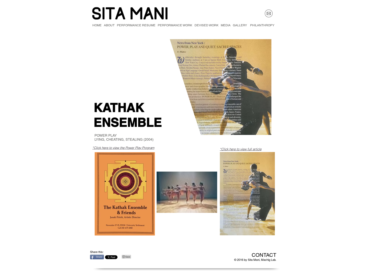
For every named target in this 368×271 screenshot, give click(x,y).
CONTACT (264, 255)
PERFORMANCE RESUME (135, 25)
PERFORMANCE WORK (173, 25)
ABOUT (109, 25)
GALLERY (241, 25)
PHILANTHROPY (262, 25)
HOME (98, 25)
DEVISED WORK (205, 25)
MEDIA (226, 25)
